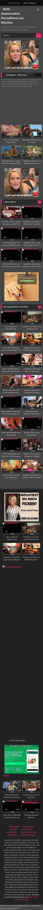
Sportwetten (12, 835)
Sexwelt (13, 829)
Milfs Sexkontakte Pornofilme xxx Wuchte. (12, 16)
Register (33, 3)
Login (25, 3)
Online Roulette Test (28, 832)
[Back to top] (36, 903)
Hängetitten (24, 899)
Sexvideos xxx (27, 829)
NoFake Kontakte (28, 835)
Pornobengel (28, 827)
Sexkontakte (11, 832)
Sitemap (6, 776)
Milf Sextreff (14, 827)
